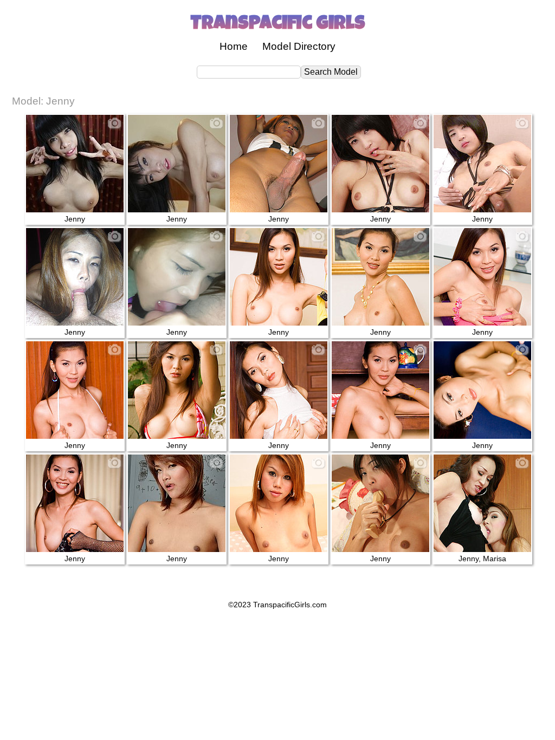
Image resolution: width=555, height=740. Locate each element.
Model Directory (298, 46)
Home (234, 46)
